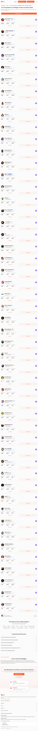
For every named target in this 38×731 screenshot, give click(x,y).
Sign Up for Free (21, 1)
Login (15, 1)
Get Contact (10, 37)
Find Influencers (18, 13)
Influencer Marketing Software (6, 661)
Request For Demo (18, 674)
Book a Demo (30, 1)
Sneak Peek (18, 677)
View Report (27, 37)
